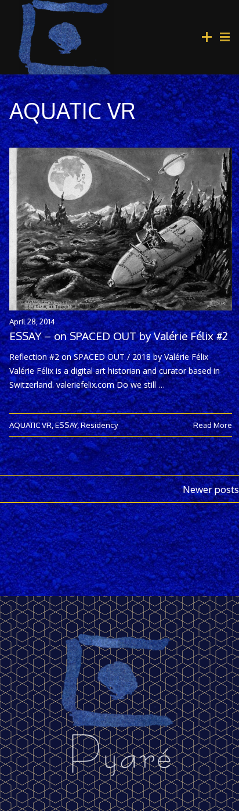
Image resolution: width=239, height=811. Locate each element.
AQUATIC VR (30, 425)
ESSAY (66, 425)
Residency (99, 425)
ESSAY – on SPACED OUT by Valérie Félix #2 (118, 335)
